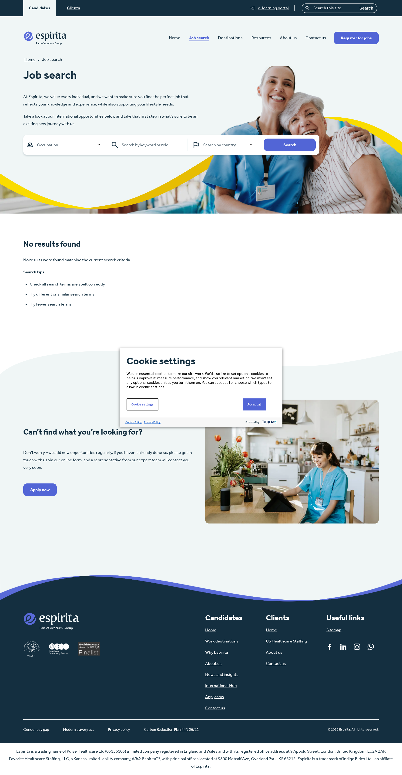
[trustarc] (269, 422)
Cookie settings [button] (142, 404)
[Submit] (308, 8)
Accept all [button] (254, 404)
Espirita (45, 38)
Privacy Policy (152, 422)
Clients (73, 7)
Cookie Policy (133, 422)
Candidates (39, 7)
